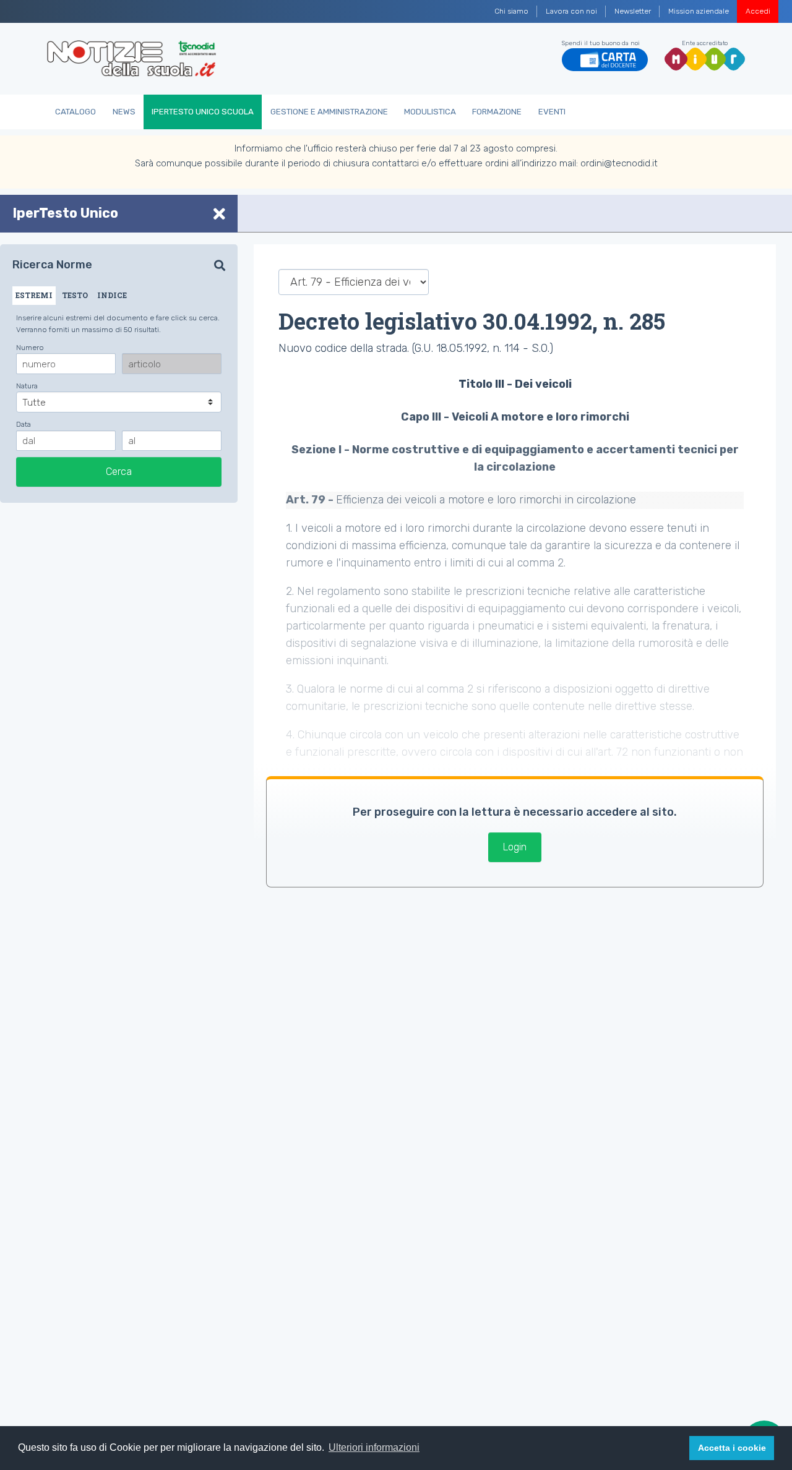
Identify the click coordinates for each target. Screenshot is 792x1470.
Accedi (758, 11)
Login (515, 847)
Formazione (497, 111)
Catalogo (75, 111)
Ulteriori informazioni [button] (374, 1447)
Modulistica (430, 111)
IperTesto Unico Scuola (203, 111)
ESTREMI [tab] (34, 295)
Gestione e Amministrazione (329, 111)
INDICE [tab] (112, 295)
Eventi (552, 111)
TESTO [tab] (75, 295)
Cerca (119, 471)
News (124, 111)
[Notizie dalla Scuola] (131, 58)
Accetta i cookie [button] (732, 1448)
